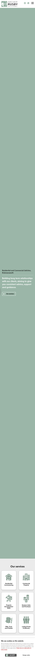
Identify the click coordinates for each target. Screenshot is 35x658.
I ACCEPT (12, 655)
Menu (32, 3)
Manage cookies (26, 655)
